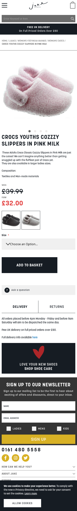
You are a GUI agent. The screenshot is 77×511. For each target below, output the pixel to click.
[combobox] (38, 18)
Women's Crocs (56, 40)
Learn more (30, 493)
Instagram (15, 458)
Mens (41, 428)
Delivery (20, 306)
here (35, 337)
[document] (38, 495)
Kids (66, 428)
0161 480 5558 (21, 450)
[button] (30, 130)
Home (5, 40)
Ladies (12, 40)
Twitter (25, 458)
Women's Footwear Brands (32, 40)
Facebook (5, 458)
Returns (57, 306)
